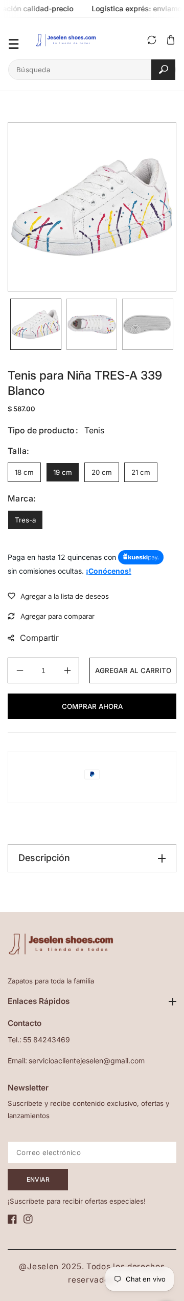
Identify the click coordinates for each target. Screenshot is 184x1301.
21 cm (140, 472)
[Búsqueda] (163, 69)
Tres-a (25, 520)
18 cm (24, 472)
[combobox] (92, 69)
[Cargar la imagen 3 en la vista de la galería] (147, 324)
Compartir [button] (39, 638)
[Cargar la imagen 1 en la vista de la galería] (35, 324)
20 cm (101, 472)
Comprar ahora (92, 706)
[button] (170, 40)
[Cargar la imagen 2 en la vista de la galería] (92, 324)
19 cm (62, 472)
